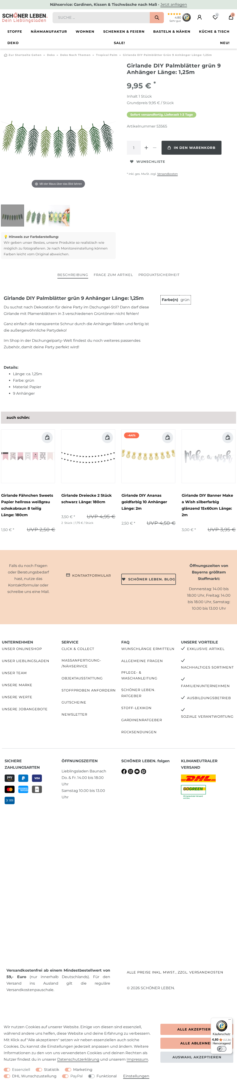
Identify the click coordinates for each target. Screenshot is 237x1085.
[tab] (73, 275)
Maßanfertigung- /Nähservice (81, 663)
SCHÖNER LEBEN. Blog (151, 579)
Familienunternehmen (205, 686)
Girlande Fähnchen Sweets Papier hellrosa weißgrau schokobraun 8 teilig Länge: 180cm (27, 505)
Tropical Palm (107, 55)
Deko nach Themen (75, 55)
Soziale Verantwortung (207, 716)
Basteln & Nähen (171, 31)
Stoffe (14, 31)
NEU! (225, 43)
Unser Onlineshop (22, 649)
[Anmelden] (199, 17)
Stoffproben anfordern (89, 690)
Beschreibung (72, 275)
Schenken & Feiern (124, 31)
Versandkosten (167, 174)
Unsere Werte (17, 697)
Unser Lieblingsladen (25, 661)
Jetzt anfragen (173, 4)
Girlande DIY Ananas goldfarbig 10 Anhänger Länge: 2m (144, 502)
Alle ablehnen (196, 1043)
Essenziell (21, 1069)
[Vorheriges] (4, 131)
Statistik (51, 1069)
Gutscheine (74, 702)
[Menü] (229, 1020)
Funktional (107, 1076)
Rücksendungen (139, 732)
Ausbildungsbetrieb (209, 698)
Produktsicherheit (159, 275)
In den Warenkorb (194, 148)
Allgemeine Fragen (142, 661)
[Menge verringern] (154, 148)
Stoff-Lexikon (136, 708)
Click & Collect (78, 649)
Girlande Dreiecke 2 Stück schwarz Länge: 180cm (86, 498)
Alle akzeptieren (196, 1029)
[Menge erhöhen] (146, 148)
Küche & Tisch (214, 31)
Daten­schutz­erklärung (78, 1059)
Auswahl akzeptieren (196, 1057)
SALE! (119, 43)
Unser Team (14, 673)
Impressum (137, 1059)
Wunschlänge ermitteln (148, 649)
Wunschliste (150, 162)
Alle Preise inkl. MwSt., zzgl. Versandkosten (175, 972)
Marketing (82, 1069)
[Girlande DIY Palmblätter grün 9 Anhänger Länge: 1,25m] (12, 216)
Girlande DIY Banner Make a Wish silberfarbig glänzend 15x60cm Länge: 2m (207, 505)
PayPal (76, 1076)
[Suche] (157, 17)
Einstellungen (136, 1076)
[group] (28, 456)
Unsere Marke (17, 685)
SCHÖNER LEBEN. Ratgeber (138, 693)
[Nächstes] (112, 131)
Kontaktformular (91, 575)
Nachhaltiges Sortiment (207, 667)
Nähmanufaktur (49, 31)
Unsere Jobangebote (25, 709)
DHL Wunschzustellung (34, 1076)
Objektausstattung (82, 678)
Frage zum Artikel (113, 275)
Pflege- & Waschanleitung (139, 675)
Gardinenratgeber (141, 720)
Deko (13, 43)
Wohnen (85, 31)
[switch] (221, 1049)
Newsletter (74, 714)
